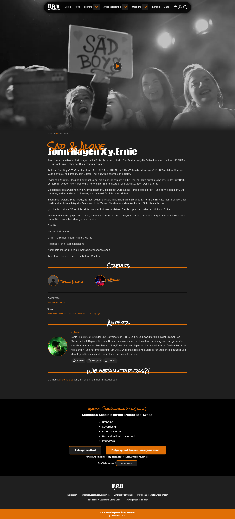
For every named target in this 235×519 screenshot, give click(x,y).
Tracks (62, 302)
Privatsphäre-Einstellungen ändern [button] (152, 494)
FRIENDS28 (52, 313)
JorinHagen (63, 313)
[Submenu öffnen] (96, 7)
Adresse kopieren (127, 463)
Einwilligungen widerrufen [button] (136, 499)
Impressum (72, 494)
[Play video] (117, 66)
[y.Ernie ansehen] (100, 280)
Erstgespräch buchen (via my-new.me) (135, 450)
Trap (94, 313)
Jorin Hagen (72, 281)
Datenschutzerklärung (123, 494)
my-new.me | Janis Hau (117, 515)
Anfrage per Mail (85, 450)
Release (72, 313)
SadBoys (81, 313)
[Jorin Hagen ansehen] (53, 280)
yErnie (100, 313)
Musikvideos (53, 302)
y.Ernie (114, 279)
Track (89, 313)
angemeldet (66, 379)
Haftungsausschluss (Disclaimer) (95, 494)
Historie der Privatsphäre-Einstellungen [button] (104, 499)
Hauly (58, 133)
